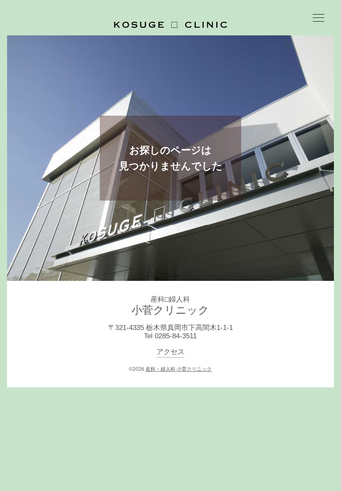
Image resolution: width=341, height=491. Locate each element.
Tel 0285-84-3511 (170, 336)
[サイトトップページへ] (170, 24)
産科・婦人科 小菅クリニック (179, 369)
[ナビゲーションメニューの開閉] (318, 19)
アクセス (170, 352)
